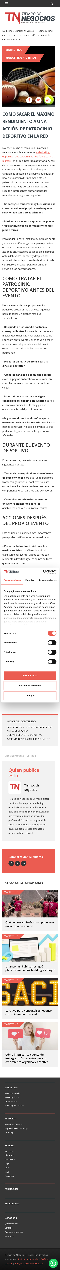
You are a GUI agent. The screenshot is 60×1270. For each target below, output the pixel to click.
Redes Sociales (11, 1101)
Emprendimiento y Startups (16, 1128)
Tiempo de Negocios (31, 787)
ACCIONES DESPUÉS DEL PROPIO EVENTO (28, 739)
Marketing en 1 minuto (14, 1105)
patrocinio (19, 755)
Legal (7, 1163)
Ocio (7, 1167)
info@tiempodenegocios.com (29, 1263)
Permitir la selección (30, 685)
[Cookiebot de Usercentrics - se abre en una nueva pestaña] (43, 572)
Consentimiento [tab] (12, 580)
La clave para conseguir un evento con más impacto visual (28, 1012)
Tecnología (9, 1132)
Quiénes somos (11, 1223)
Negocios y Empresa (13, 1124)
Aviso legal (9, 1236)
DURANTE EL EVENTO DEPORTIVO (24, 734)
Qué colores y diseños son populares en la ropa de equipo (29, 924)
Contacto (9, 1228)
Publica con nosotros (14, 1232)
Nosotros (11, 1218)
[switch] (52, 642)
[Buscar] (51, 3)
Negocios (10, 1118)
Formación (11, 1189)
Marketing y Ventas (24, 30)
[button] (53, 1263)
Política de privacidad (28, 1259)
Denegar (30, 695)
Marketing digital (12, 1097)
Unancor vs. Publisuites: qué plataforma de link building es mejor (30, 968)
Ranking (9, 1145)
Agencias (8, 1151)
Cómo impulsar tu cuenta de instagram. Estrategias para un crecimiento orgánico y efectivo (26, 1058)
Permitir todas (30, 675)
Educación (9, 1155)
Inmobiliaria (10, 1159)
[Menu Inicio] (6, 3)
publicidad (31, 755)
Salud (7, 1172)
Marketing (7, 30)
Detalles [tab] (29, 580)
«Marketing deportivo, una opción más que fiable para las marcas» (28, 156)
